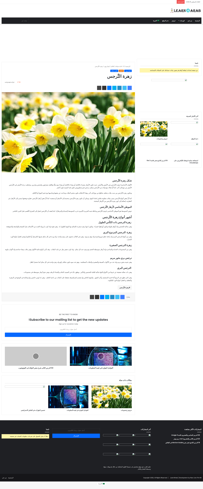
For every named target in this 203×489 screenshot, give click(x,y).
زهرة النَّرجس (124, 287)
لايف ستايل (114, 71)
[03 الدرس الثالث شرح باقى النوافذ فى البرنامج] (110, 448)
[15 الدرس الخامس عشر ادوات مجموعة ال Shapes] (110, 457)
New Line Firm (195, 478)
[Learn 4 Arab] (185, 10)
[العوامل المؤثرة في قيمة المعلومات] (68, 396)
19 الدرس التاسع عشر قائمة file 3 (157, 160)
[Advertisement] (101, 41)
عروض (174, 20)
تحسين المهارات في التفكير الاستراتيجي (33, 410)
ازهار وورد (107, 66)
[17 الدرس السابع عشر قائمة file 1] (143, 457)
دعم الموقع (165, 20)
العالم (112, 66)
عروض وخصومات (126, 410)
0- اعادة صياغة (119, 66)
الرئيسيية (10, 478)
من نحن (190, 20)
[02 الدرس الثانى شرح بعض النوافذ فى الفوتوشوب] (143, 448)
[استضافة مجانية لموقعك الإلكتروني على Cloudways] (184, 150)
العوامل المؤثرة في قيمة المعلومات (77, 410)
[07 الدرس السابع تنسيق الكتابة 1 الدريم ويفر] (127, 438)
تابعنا (47, 429)
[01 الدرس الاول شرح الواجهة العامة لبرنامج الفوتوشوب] (127, 448)
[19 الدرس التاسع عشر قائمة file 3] (153, 150)
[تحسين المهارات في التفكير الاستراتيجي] (25, 396)
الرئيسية (197, 20)
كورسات (182, 20)
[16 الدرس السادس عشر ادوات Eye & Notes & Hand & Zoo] (127, 457)
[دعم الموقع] (184, 129)
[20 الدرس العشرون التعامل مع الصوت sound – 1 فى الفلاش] (143, 438)
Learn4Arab (174, 478)
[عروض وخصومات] (112, 396)
